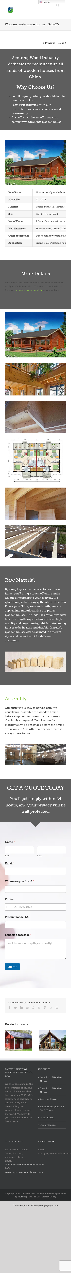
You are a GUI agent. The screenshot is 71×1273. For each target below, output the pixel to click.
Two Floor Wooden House (51, 1090)
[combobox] (8, 907)
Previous (50, 43)
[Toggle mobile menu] (64, 5)
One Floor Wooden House (51, 1079)
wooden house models (29, 290)
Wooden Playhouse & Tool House (52, 1108)
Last (39, 855)
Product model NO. (17, 917)
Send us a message (18, 934)
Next (61, 43)
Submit (12, 966)
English (46, 2)
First (7, 855)
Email (10, 863)
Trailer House (48, 1125)
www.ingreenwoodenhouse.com (24, 1172)
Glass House (47, 1117)
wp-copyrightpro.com (47, 1205)
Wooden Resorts (49, 1099)
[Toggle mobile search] (57, 5)
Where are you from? (20, 881)
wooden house (51, 121)
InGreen (22, 1197)
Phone (9, 899)
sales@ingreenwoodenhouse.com (24, 1164)
